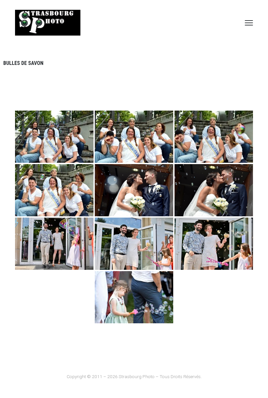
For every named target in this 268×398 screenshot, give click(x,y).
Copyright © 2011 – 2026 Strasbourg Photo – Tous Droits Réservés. (134, 376)
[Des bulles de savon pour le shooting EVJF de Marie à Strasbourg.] (54, 137)
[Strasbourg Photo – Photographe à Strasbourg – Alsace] (47, 23)
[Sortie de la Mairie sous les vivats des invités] (54, 244)
